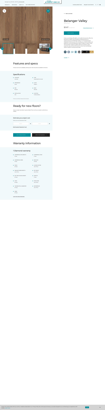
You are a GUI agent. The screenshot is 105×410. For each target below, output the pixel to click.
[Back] (2, 48)
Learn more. (7, 408)
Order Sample (70, 33)
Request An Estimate (89, 4)
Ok (87, 407)
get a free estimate (21, 134)
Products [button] (7, 4)
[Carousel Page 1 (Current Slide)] (8, 48)
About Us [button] (21, 4)
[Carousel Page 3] (32, 48)
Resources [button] (14, 4)
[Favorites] (98, 5)
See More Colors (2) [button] (45, 39)
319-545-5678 (21, 1)
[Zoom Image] (4, 11)
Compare (65, 57)
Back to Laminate (69, 13)
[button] (96, 5)
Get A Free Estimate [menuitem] (30, 4)
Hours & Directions (77, 4)
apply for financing (40, 134)
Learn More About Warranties (18, 196)
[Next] (50, 48)
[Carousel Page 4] (44, 48)
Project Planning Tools (87, 27)
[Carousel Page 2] (20, 48)
